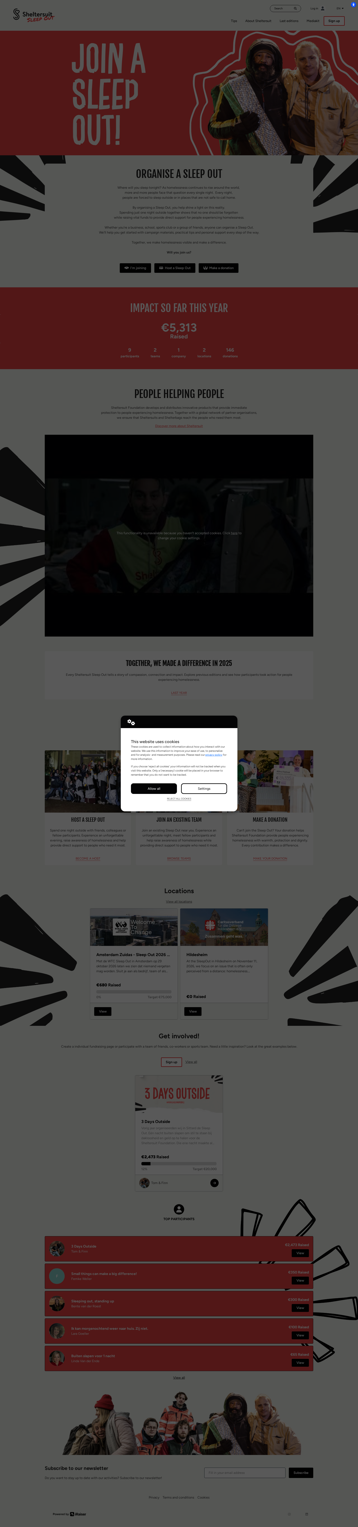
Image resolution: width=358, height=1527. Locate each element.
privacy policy (213, 754)
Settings (204, 789)
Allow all (154, 789)
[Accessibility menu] (353, 4)
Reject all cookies (179, 798)
